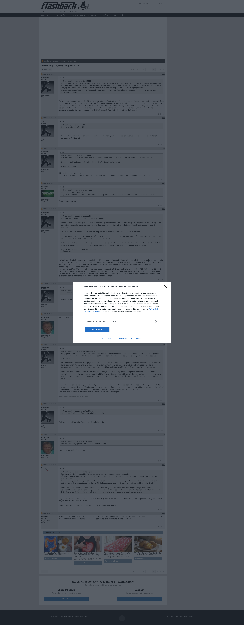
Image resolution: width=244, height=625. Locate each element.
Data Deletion (107, 338)
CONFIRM (97, 329)
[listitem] (122, 321)
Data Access (122, 338)
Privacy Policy (136, 338)
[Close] (166, 287)
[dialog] (122, 312)
